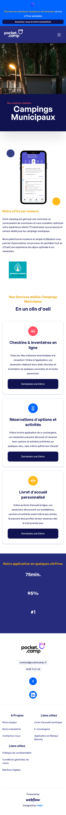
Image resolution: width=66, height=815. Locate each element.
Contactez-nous (11, 735)
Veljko (40, 805)
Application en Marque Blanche (46, 737)
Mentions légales (11, 769)
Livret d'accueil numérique (48, 722)
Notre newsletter (11, 729)
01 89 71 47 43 (33, 669)
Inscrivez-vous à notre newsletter (33, 21)
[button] (59, 34)
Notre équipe (9, 722)
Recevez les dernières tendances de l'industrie (29, 11)
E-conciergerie (42, 729)
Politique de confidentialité (16, 752)
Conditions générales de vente (15, 761)
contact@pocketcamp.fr (33, 662)
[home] (13, 34)
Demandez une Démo (33, 384)
